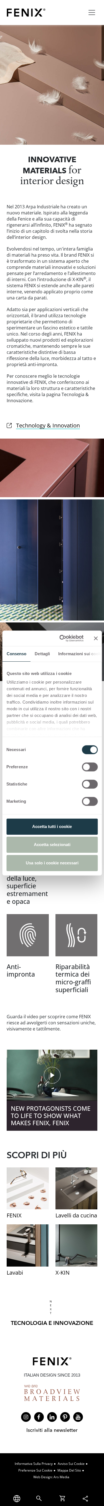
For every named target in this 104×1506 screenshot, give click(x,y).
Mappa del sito (69, 1470)
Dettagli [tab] (42, 653)
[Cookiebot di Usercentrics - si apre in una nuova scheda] (61, 638)
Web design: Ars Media (51, 1477)
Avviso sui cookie (71, 1463)
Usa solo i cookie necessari (52, 862)
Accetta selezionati (52, 844)
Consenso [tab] (16, 653)
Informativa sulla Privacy (34, 1463)
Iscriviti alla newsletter (52, 1430)
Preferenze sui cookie (35, 1470)
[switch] (90, 766)
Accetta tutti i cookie (52, 826)
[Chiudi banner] (96, 638)
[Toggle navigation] (91, 12)
